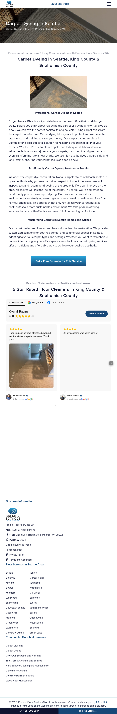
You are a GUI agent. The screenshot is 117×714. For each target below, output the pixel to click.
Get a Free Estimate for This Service (59, 261)
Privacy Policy (16, 555)
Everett (33, 603)
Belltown (34, 628)
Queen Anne (36, 618)
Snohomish (12, 603)
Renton (33, 573)
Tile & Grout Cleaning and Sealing (24, 660)
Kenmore (11, 593)
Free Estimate (89, 710)
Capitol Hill (11, 613)
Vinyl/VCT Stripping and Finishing (23, 655)
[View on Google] (9, 397)
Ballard (33, 613)
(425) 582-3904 (60, 4)
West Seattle (36, 623)
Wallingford (12, 628)
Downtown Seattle (15, 608)
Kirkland (10, 583)
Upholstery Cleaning (17, 670)
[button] (6, 363)
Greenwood (12, 623)
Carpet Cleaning (14, 645)
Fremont (10, 618)
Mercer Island (37, 578)
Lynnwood (11, 598)
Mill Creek (35, 593)
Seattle (9, 573)
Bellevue (10, 578)
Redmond (35, 583)
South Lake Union (39, 608)
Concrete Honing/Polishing (20, 675)
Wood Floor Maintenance (19, 680)
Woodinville (36, 588)
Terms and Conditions (21, 560)
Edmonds (35, 598)
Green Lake (36, 633)
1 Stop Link (101, 702)
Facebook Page (14, 550)
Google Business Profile (19, 545)
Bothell (9, 588)
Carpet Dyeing (13, 650)
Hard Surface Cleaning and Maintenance (27, 665)
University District (15, 633)
